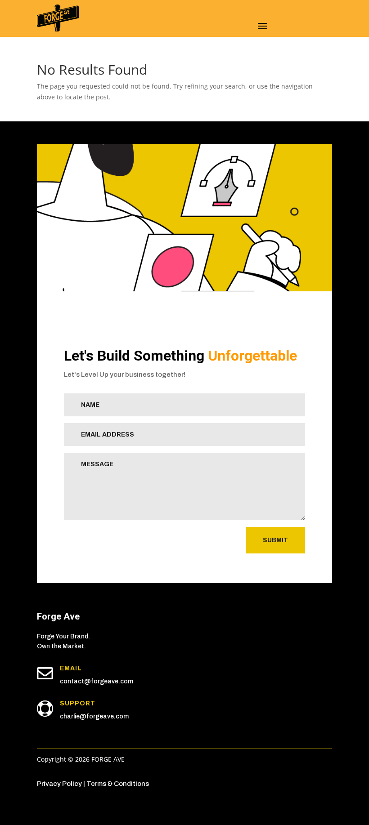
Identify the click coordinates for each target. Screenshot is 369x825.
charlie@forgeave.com (94, 716)
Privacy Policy (59, 783)
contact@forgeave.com (96, 681)
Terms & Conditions (117, 783)
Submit (275, 540)
